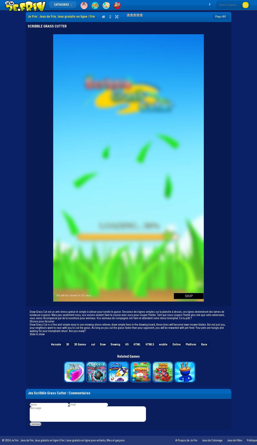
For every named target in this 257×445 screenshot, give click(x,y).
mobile (163, 344)
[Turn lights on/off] (110, 16)
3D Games (80, 344)
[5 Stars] (141, 15)
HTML (137, 344)
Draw (103, 344)
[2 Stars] (131, 15)
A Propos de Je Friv (186, 440)
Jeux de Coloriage (212, 440)
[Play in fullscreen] (116, 16)
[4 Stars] (138, 15)
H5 (126, 344)
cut (93, 344)
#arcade (56, 344)
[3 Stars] (134, 15)
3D (67, 344)
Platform (191, 344)
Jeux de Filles (234, 440)
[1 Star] (128, 15)
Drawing (115, 344)
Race (204, 344)
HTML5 (150, 344)
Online (176, 344)
